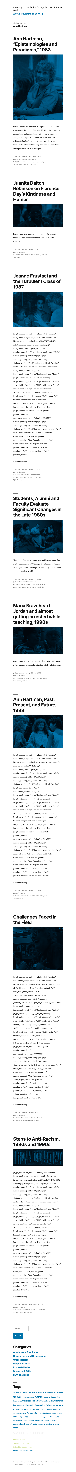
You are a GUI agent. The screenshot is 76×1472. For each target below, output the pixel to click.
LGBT (35, 477)
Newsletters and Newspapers (25, 159)
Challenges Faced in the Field (35, 919)
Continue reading (21, 461)
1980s (17, 162)
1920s (22, 1393)
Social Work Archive (47, 1420)
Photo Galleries (21, 1367)
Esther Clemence (42, 1409)
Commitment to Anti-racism (22, 477)
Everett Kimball (53, 1409)
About (16, 13)
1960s (48, 1392)
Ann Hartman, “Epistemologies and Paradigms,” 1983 (35, 44)
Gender (15, 164)
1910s (16, 1393)
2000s (27, 1310)
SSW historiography (36, 1424)
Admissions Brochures (25, 1352)
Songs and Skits (22, 1371)
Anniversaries (35, 255)
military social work (33, 1417)
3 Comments (19, 480)
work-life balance (24, 1428)
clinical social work (36, 162)
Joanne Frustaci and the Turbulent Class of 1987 (37, 281)
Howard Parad (57, 1413)
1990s (17, 678)
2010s (33, 1310)
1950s (41, 1392)
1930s (28, 1393)
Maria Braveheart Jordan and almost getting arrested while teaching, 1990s (36, 614)
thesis (57, 1424)
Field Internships (29, 1120)
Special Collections (21, 1443)
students (50, 1424)
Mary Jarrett (23, 1417)
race (14, 1420)
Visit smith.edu (30, 1464)
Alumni (17, 255)
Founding (42, 1413)
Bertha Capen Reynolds (44, 1401)
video (18, 257)
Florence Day (32, 1413)
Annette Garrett (36, 1118)
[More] (42, 14)
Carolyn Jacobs (20, 1405)
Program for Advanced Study (51, 1417)
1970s (53, 1393)
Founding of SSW (30, 13)
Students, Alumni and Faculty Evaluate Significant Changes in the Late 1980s (37, 507)
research (19, 1420)
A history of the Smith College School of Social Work (31, 1462)
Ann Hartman (24, 162)
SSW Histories (20, 893)
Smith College (19, 1439)
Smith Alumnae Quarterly (27, 164)
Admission (31, 1397)
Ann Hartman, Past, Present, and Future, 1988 (34, 705)
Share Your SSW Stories (23, 1450)
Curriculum (41, 587)
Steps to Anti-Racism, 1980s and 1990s (36, 1141)
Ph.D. (23, 681)
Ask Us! (40, 1464)
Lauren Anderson (21, 157)
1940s (34, 1392)
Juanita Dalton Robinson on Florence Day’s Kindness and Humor (36, 191)
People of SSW (21, 1363)
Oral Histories (20, 252)
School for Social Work (22, 1447)
